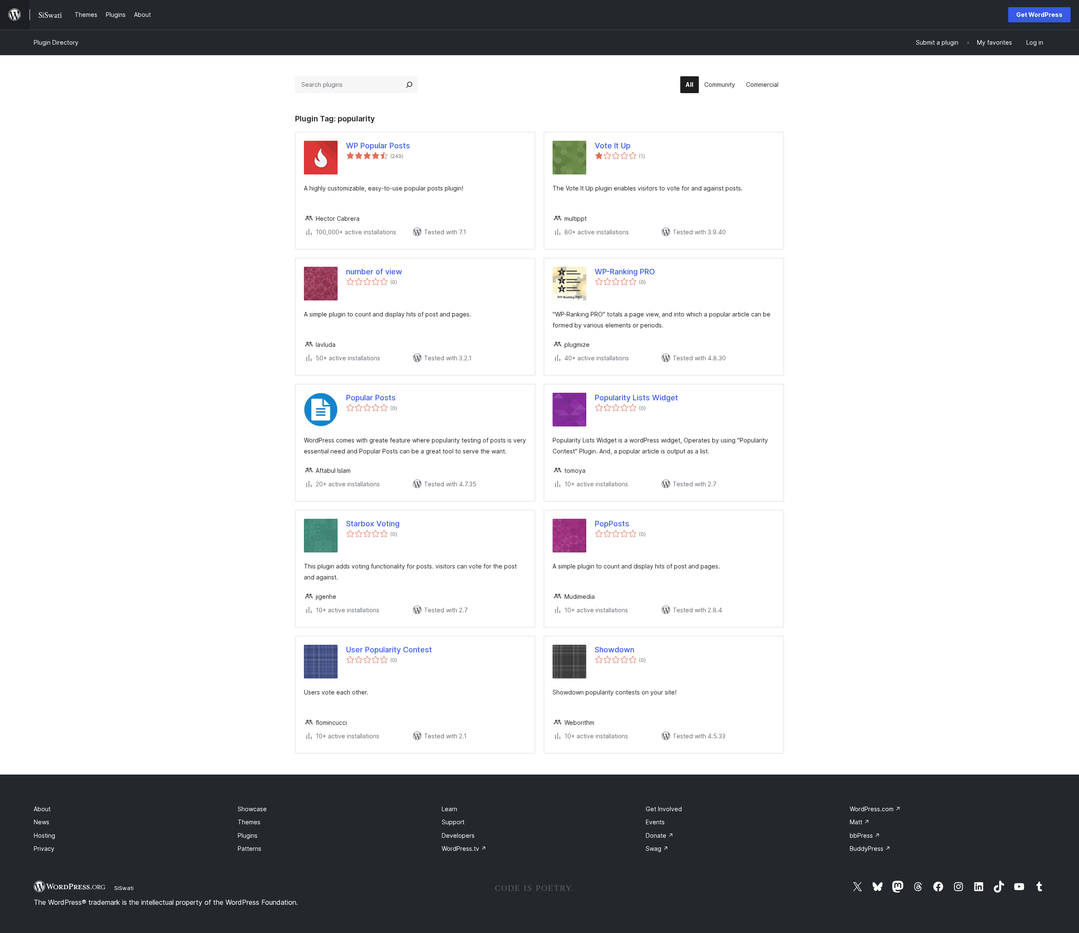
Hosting (44, 835)
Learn (449, 808)
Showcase (252, 808)
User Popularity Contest (389, 649)
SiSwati (124, 888)
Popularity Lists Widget (636, 397)
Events (655, 822)
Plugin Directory (56, 42)
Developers (458, 835)
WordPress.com (875, 808)
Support (453, 822)
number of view (374, 271)
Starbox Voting (373, 523)
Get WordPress (1039, 14)
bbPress (865, 835)
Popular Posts (371, 397)
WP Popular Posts (378, 145)
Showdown (614, 649)
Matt (860, 822)
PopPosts (612, 523)
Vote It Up (613, 145)
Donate (660, 835)
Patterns (249, 848)
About (42, 808)
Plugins (248, 835)
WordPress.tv (464, 848)
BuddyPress (870, 848)
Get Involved (664, 808)
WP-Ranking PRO (625, 271)
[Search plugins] (409, 84)
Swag (657, 848)
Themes (249, 822)
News (41, 822)
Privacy (44, 848)
